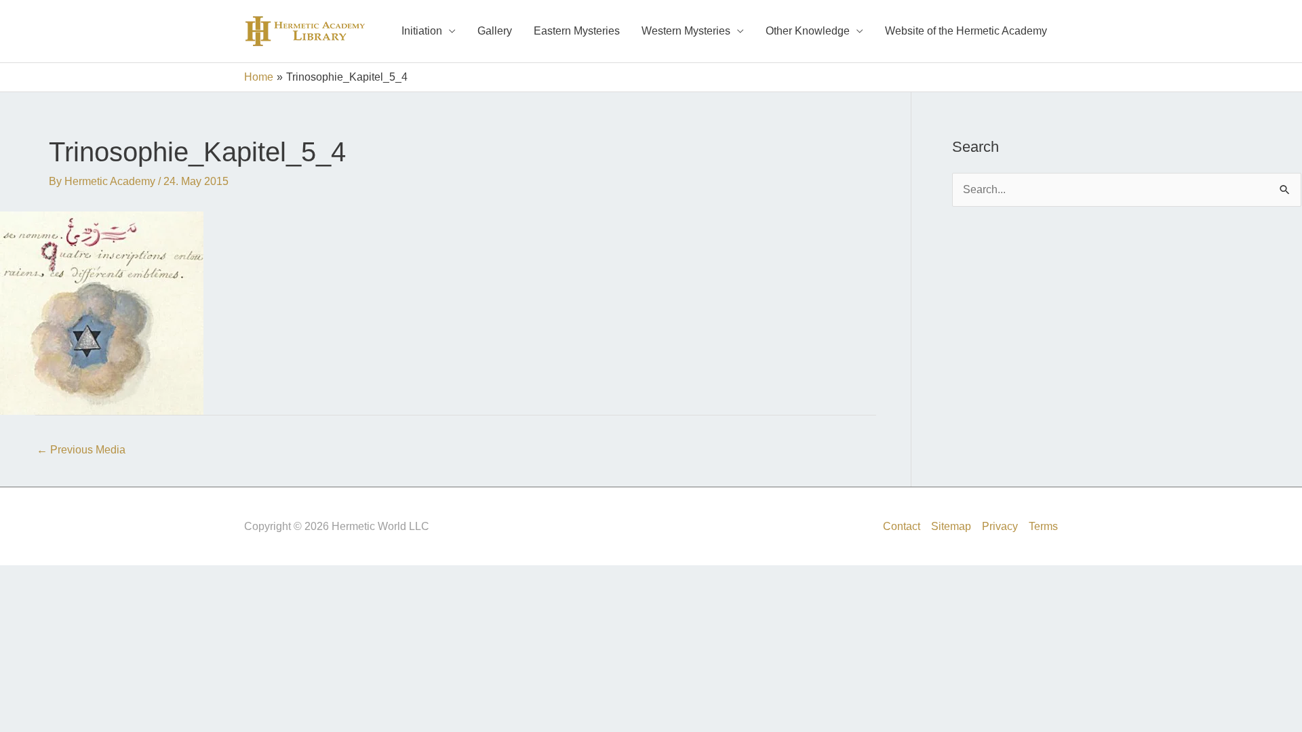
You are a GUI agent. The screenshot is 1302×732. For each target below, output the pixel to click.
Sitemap (951, 526)
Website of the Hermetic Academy (966, 31)
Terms (1043, 526)
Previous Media (81, 449)
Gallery (494, 31)
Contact (901, 526)
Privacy (1000, 526)
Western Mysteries (686, 31)
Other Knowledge (808, 31)
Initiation (421, 31)
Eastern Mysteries (577, 31)
